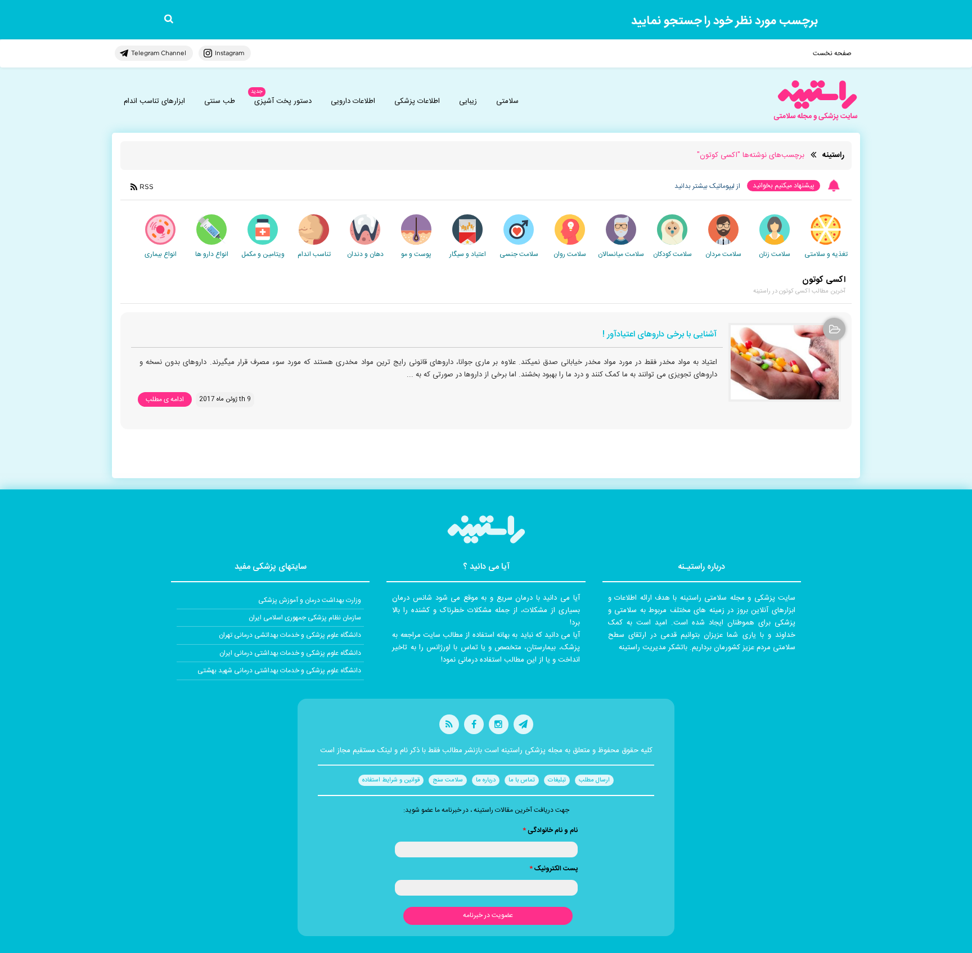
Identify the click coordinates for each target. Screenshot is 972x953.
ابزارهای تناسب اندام (154, 101)
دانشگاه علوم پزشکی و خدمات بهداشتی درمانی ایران (290, 653)
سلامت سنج (448, 780)
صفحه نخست (832, 53)
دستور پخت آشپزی (283, 101)
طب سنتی (219, 101)
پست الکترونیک (553, 868)
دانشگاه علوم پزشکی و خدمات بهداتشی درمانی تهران (290, 635)
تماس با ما (521, 780)
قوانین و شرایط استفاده (391, 780)
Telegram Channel (158, 53)
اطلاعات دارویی (353, 101)
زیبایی (468, 101)
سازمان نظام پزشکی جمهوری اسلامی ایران (305, 617)
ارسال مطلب (594, 780)
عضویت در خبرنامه (488, 915)
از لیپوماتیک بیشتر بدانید (707, 186)
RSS (147, 186)
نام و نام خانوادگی (550, 830)
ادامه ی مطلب (165, 399)
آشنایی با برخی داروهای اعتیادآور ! (659, 335)
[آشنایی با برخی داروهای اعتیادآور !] (785, 362)
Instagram (229, 53)
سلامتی (507, 101)
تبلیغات (557, 780)
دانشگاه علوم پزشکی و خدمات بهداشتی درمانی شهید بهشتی (279, 670)
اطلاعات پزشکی (417, 101)
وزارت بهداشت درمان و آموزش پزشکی (309, 600)
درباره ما (486, 780)
